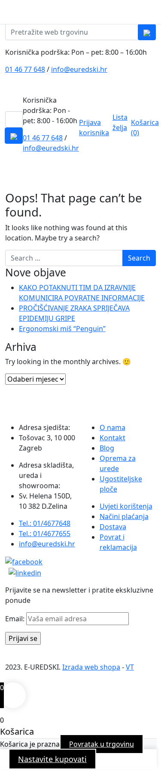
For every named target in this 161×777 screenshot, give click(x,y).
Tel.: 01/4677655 (44, 533)
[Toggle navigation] (155, 12)
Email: (15, 618)
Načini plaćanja (124, 516)
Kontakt (112, 437)
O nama (112, 427)
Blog (107, 448)
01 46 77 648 (25, 69)
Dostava (113, 526)
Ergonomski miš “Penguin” (62, 328)
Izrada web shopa (91, 667)
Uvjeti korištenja (126, 506)
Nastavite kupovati (52, 759)
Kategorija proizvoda (39, 179)
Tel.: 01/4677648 (44, 523)
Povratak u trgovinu (101, 744)
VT (130, 667)
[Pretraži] (147, 32)
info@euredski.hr (79, 69)
